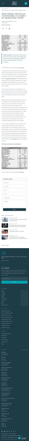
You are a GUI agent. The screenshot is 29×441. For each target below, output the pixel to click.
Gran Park (3, 357)
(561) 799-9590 (4, 365)
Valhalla (3, 294)
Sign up (14, 282)
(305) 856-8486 (4, 380)
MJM (2, 303)
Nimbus (3, 301)
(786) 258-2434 (4, 385)
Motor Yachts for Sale (6, 315)
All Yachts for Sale (5, 327)
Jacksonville (4, 372)
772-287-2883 (4, 416)
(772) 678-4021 (4, 400)
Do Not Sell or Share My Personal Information (11, 435)
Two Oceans (4, 299)
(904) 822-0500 (4, 375)
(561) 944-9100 (24, 303)
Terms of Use (4, 437)
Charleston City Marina (6, 418)
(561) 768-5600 (24, 292)
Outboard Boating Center (6, 388)
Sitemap (16, 437)
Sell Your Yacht (4, 339)
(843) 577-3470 (4, 421)
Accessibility (11, 437)
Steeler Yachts (4, 305)
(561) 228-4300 (24, 299)
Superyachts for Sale (6, 319)
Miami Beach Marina (5, 377)
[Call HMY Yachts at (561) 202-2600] (25, 3)
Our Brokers (4, 337)
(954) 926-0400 (4, 370)
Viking (2, 290)
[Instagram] (6, 431)
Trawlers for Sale (5, 325)
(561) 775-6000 (4, 406)
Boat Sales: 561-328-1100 (6, 390)
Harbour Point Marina (6, 362)
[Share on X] (6, 28)
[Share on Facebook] (3, 28)
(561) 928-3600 (24, 305)
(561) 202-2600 (4, 260)
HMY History (4, 335)
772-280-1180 (3, 360)
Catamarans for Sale (5, 323)
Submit (14, 209)
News (6, 8)
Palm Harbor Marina (5, 393)
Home (3, 8)
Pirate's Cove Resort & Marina (7, 398)
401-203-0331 (4, 426)
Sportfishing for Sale (5, 310)
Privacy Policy (4, 433)
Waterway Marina (5, 408)
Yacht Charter (4, 341)
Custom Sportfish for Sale (7, 313)
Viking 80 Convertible (11, 78)
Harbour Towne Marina (6, 367)
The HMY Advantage (5, 333)
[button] (14, 43)
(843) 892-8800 (24, 294)
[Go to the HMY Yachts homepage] (14, 3)
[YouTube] (4, 431)
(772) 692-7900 (4, 411)
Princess (3, 292)
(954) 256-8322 (4, 354)
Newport (3, 423)
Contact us (15, 139)
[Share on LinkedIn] (9, 28)
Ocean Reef (4, 383)
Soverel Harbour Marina (6, 403)
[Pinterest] (15, 431)
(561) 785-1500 (24, 301)
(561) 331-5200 (24, 290)
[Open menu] (3, 3)
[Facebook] (1, 431)
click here (21, 67)
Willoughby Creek (5, 413)
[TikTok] (11, 431)
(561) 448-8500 (24, 296)
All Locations (24, 349)
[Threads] (13, 431)
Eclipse (2, 296)
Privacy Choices (12, 433)
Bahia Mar (3, 352)
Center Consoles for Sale (6, 317)
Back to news (5, 245)
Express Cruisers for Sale (6, 321)
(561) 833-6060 (4, 395)
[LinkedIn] (9, 431)
